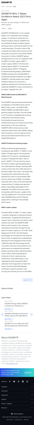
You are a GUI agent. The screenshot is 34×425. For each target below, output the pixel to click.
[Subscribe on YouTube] (14, 381)
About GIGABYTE (9, 337)
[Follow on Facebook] (9, 381)
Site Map (26, 419)
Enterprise (4, 395)
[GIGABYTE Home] (6, 2)
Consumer (4, 391)
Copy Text (26, 280)
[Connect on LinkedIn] (22, 381)
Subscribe (28, 372)
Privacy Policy (18, 419)
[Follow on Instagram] (18, 381)
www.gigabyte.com (12, 363)
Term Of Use (10, 419)
